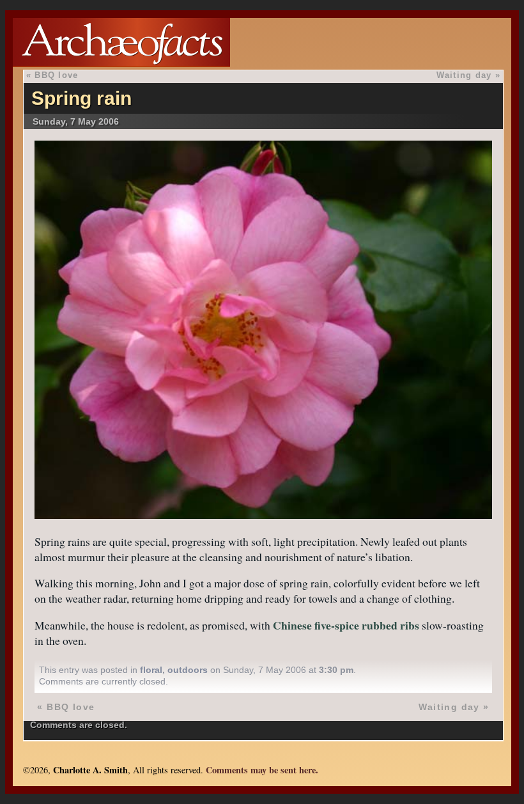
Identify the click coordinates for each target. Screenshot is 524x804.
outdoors (187, 670)
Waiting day (464, 75)
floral (151, 670)
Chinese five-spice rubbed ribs (346, 625)
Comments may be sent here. (262, 770)
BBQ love (56, 75)
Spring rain (81, 98)
